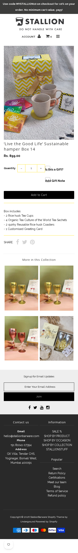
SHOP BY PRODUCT (57, 436)
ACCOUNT (29, 36)
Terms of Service (57, 491)
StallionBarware (38, 517)
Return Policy (57, 473)
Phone (21, 440)
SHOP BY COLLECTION (57, 445)
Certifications (57, 477)
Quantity (9, 168)
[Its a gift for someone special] (56, 359)
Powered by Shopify (46, 521)
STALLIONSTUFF (57, 449)
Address (21, 449)
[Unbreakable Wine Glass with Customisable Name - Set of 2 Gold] (56, 309)
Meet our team (57, 482)
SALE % (57, 431)
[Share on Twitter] (24, 243)
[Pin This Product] (32, 243)
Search (57, 468)
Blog (57, 486)
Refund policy (57, 495)
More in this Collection (39, 260)
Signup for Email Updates (39, 376)
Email (21, 431)
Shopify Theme (56, 517)
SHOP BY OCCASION (57, 440)
